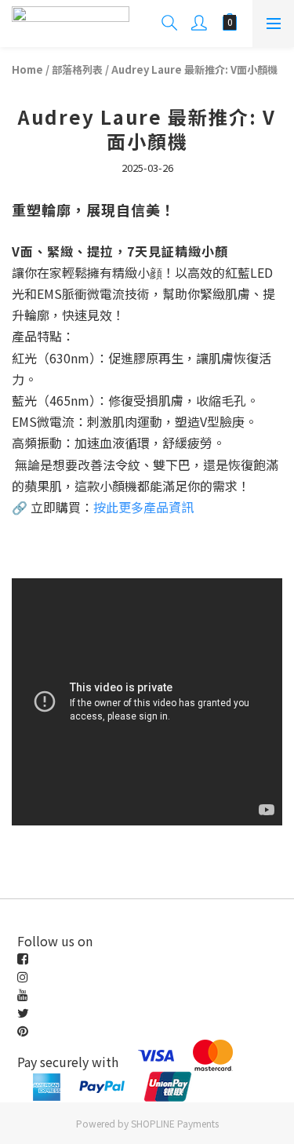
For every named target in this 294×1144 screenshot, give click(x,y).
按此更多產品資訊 (143, 506)
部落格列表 (77, 69)
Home (27, 69)
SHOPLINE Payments (175, 1123)
